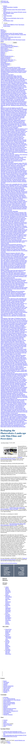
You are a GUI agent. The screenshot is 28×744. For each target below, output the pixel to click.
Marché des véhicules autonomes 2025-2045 (10, 302)
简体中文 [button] (10, 39)
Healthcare (3, 52)
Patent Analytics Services (12, 72)
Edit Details (13, 18)
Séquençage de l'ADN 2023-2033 (8, 248)
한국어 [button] (13, 39)
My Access (8, 18)
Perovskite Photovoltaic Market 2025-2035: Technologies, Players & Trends (13, 524)
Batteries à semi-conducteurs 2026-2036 (9, 234)
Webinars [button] (3, 33)
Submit (15, 42)
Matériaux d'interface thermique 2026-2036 (10, 347)
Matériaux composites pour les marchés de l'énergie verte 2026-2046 (14, 94)
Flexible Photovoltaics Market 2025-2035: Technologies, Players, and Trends (13, 508)
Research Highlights (13, 425)
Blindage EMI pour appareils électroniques (15, 100)
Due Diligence (4, 72)
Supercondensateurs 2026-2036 (13, 155)
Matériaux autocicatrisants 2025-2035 (11, 123)
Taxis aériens (20, 164)
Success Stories (17, 67)
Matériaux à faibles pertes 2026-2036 (19, 83)
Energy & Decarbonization (6, 50)
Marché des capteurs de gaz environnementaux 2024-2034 (13, 361)
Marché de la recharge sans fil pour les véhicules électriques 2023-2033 (14, 208)
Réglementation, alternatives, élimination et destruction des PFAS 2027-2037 (14, 241)
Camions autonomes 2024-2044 (18, 301)
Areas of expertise (9, 67)
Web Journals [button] (15, 33)
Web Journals (18, 9)
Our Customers (14, 12)
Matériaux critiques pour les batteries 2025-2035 (11, 139)
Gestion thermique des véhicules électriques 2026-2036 (12, 407)
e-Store (17, 18)
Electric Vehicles (4, 48)
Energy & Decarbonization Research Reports (11, 458)
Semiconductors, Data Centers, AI (8, 59)
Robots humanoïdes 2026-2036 (18, 330)
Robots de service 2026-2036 (9, 315)
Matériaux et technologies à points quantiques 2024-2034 (13, 122)
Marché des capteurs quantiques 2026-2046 (15, 294)
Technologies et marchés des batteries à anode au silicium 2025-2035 (14, 153)
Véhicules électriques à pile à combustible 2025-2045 (14, 185)
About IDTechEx (7, 12)
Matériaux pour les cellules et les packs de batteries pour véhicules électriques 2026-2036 (14, 113)
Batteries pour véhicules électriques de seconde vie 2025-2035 (12, 199)
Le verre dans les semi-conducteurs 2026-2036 (13, 329)
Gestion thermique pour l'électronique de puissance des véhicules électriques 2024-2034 (14, 207)
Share (16, 563)
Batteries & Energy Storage (6, 47)
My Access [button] (5, 37)
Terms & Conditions (7, 725)
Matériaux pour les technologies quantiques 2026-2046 (12, 117)
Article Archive (6, 688)
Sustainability (3, 62)
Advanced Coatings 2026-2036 (20, 163)
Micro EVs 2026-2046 (16, 191)
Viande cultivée (11, 240)
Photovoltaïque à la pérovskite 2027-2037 (15, 233)
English (5, 24)
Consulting (15, 7)
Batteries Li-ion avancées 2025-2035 (9, 164)
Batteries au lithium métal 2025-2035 (17, 146)
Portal (4, 18)
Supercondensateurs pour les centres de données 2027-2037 (14, 157)
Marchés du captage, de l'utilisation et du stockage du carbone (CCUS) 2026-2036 (14, 375)
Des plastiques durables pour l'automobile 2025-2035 (13, 124)
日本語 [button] (5, 39)
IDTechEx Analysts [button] (19, 34)
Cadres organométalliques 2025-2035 (11, 119)
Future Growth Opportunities (11, 68)
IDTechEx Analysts (22, 12)
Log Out (21, 18)
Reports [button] (2, 29)
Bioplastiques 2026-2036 (11, 374)
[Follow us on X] (15, 625)
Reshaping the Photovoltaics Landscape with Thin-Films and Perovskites (13, 426)
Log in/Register (6, 20)
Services (2, 68)
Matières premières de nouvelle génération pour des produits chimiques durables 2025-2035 (14, 230)
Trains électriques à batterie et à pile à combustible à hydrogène (13, 169)
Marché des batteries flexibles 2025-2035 (14, 283)
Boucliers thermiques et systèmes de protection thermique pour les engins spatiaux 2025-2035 (14, 103)
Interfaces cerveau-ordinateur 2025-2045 (13, 357)
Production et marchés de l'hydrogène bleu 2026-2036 (15, 215)
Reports (5, 7)
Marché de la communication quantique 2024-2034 (12, 85)
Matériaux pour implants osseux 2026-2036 (10, 111)
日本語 (8, 24)
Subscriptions (10, 7)
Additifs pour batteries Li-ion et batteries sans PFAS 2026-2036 (12, 89)
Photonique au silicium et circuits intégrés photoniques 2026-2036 (13, 341)
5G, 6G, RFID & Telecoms (6, 45)
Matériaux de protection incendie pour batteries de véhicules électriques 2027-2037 (14, 182)
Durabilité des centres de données (10, 345)
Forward (4, 563)
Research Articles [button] (8, 33)
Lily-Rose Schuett (5, 442)
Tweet (7, 563)
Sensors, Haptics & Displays (7, 61)
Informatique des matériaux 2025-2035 (9, 119)
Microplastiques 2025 (15, 386)
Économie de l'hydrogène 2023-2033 (9, 226)
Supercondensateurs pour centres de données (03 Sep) (14, 735)
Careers (12, 13)
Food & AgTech (4, 51)
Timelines (23, 9)
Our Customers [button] (11, 34)
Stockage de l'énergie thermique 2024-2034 (10, 158)
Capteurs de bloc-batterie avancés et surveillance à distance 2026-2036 (13, 130)
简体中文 (12, 24)
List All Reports (4, 66)
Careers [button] (7, 35)
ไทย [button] (17, 39)
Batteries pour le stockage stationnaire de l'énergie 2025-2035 (13, 135)
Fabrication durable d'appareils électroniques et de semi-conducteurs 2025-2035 (14, 288)
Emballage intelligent (10, 87)
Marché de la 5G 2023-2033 (19, 80)
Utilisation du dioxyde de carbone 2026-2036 (10, 378)
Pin (11, 563)
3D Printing (3, 43)
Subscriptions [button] (3, 30)
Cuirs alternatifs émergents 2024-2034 (14, 383)
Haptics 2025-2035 (18, 361)
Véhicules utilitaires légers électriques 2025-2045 (13, 176)
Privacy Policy (6, 723)
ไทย (19, 24)
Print (2, 563)
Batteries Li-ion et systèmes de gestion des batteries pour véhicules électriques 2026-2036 (12, 143)
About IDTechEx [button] (4, 34)
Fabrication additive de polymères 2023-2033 (12, 79)
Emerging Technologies (8, 686)
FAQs (4, 726)
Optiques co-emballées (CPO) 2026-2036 (12, 272)
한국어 (16, 24)
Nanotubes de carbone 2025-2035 (13, 91)
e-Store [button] (15, 37)
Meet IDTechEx (6, 13)
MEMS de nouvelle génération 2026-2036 (14, 365)
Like (10, 563)
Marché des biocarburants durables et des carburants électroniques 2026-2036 (12, 237)
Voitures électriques (14, 195)
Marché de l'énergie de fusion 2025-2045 (12, 221)
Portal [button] (2, 37)
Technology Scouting (22, 71)
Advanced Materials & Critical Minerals (9, 46)
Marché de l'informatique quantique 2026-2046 (13, 338)
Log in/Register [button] (4, 38)
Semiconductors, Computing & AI (10, 711)
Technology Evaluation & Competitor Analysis (15, 69)
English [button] (2, 39)
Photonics (3, 55)
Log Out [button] (19, 37)
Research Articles (11, 9)
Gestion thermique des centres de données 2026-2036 (13, 406)
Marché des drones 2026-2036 (18, 303)
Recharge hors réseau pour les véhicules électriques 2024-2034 (14, 192)
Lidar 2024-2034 (10, 274)
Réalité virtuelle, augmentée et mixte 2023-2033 (11, 422)
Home (2, 425)
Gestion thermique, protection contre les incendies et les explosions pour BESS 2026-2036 (13, 159)
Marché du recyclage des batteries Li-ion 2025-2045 (12, 107)
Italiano (8, 26)
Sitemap (5, 722)
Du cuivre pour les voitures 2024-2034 (14, 171)
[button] (5, 5)
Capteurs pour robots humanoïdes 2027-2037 (10, 370)
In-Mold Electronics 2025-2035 (11, 285)
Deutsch (22, 24)
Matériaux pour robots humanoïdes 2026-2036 (16, 115)
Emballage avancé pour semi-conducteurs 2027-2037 (13, 319)
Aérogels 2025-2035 (14, 90)
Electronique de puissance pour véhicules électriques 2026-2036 (13, 196)
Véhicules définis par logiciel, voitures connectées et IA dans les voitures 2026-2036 (13, 203)
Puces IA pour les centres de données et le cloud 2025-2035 (13, 320)
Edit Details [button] (10, 37)
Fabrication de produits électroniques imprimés (12, 285)
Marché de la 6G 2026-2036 (7, 82)
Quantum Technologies (6, 57)
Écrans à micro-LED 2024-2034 (20, 275)
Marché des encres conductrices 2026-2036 (10, 95)
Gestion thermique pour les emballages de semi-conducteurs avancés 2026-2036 (13, 349)
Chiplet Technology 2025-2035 (7, 325)
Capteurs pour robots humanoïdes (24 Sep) (12, 731)
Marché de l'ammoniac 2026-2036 (12, 253)
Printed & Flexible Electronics (7, 56)
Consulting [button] (3, 32)
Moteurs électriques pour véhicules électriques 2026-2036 (12, 177)
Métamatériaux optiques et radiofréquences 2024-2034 (12, 84)
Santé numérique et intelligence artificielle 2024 (13, 246)
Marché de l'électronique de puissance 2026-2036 (13, 197)
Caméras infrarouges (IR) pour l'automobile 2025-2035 (13, 307)
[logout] (8, 741)
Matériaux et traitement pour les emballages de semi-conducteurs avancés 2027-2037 (14, 110)
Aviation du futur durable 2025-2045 (14, 267)
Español (5, 26)
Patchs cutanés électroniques (18, 282)
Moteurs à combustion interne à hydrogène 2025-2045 (14, 226)
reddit (13, 563)
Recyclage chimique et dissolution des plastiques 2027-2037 (13, 92)
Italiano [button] (2, 41)
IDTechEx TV (6, 690)
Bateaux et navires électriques (9, 175)
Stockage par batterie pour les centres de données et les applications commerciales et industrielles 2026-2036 (12, 138)
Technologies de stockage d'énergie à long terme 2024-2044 (14, 147)
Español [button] (23, 39)
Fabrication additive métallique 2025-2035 (10, 78)
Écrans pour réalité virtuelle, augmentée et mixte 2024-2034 (13, 358)
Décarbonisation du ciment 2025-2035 (11, 219)
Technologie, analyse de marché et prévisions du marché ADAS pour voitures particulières (14, 194)
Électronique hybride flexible (17, 328)
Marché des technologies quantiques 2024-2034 (11, 296)
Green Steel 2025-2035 (19, 224)
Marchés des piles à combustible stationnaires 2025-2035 (14, 235)
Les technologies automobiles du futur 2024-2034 (14, 186)
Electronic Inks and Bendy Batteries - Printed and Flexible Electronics (7, 645)
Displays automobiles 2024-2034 (10, 271)
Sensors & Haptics (7, 712)
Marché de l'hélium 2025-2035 (12, 104)
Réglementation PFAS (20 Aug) (10, 736)
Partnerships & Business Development (9, 71)
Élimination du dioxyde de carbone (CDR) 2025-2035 (12, 377)
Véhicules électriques (17, 180)
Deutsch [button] (19, 39)
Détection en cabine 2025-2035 (18, 306)
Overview (5, 720)
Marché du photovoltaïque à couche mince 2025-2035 (13, 220)
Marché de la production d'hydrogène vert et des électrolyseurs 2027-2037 (14, 258)
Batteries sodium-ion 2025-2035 (8, 154)
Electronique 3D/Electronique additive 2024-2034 (11, 77)
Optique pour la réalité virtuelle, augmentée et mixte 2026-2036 (14, 421)
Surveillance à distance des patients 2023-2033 (11, 250)
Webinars (5, 9)
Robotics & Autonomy (5, 58)
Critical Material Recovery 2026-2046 (14, 98)
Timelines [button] (21, 33)
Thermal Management (5, 63)
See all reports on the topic (21, 79)
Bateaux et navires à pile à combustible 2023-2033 (12, 184)
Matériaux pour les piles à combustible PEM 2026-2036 (13, 116)
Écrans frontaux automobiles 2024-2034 (13, 362)
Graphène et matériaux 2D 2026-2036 (9, 101)
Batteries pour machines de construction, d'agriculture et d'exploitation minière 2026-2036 (13, 134)
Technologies (6, 425)
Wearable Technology (5, 64)
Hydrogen (3, 53)
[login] (9, 742)
